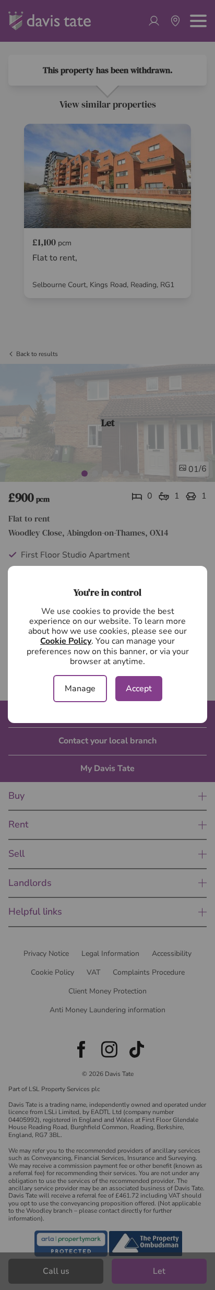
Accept (139, 688)
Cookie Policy (65, 641)
